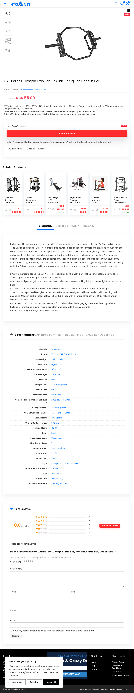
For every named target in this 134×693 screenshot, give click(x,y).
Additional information (67, 225)
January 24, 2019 (59, 483)
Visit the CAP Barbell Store (63, 354)
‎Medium (55, 379)
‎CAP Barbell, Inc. (58, 448)
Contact (95, 669)
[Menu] (6, 3)
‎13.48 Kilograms (58, 407)
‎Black (53, 433)
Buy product (67, 133)
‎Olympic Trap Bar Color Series (65, 463)
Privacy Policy (118, 662)
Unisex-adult (57, 438)
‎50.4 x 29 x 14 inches (60, 413)
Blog (93, 665)
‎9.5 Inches (56, 394)
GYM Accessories (26, 89)
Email (13, 620)
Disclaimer (116, 671)
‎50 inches (56, 473)
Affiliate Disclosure (120, 675)
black (54, 389)
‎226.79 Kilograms (59, 384)
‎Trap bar (55, 468)
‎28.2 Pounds (57, 359)
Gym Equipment (41, 89)
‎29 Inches (55, 374)
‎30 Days (55, 423)
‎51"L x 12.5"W (56, 369)
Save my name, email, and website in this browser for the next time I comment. (53, 630)
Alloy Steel (56, 349)
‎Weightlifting (57, 478)
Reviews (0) (89, 225)
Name (14, 610)
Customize (17, 682)
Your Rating (15, 561)
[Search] (116, 3)
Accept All (51, 682)
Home (93, 662)
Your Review (16, 568)
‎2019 (53, 458)
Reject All (34, 682)
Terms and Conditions (117, 666)
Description (45, 225)
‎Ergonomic (56, 364)
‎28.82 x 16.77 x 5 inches (62, 400)
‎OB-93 (54, 428)
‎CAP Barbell (56, 418)
